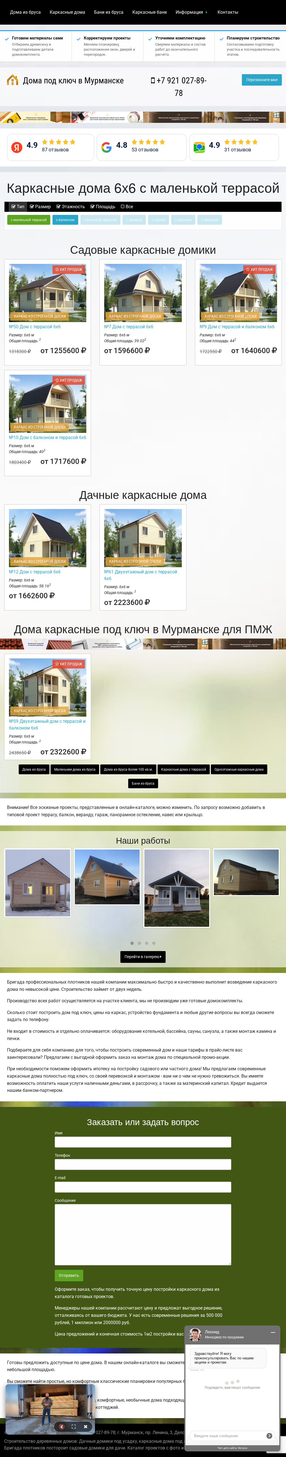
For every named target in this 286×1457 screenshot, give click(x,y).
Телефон (62, 1155)
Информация (189, 12)
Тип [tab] (20, 206)
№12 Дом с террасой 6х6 (35, 571)
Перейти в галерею (142, 956)
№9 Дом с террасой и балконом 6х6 (237, 326)
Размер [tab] (42, 206)
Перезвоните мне (262, 80)
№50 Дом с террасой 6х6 (35, 326)
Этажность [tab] (73, 206)
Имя (59, 1133)
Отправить (69, 1275)
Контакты (228, 12)
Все (129, 206)
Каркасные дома (67, 12)
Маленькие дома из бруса (75, 769)
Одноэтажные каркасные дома (239, 769)
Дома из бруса (25, 12)
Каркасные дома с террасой (183, 769)
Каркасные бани (149, 12)
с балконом (65, 220)
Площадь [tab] (105, 206)
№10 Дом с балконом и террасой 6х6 (47, 437)
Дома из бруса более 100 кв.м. (128, 769)
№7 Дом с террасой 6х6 (128, 326)
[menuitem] (25, 12)
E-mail (60, 1178)
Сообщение (65, 1200)
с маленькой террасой (29, 220)
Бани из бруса (108, 12)
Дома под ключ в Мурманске (72, 80)
